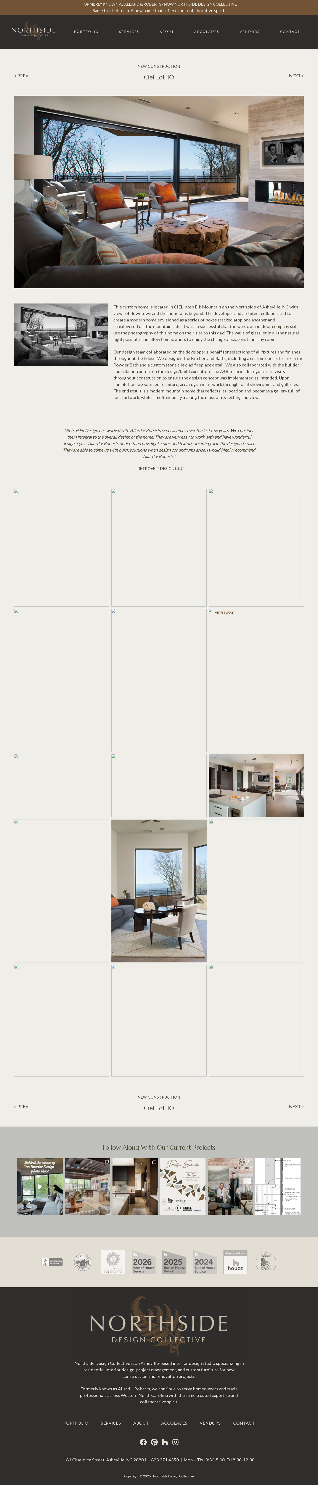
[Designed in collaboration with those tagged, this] (135, 1186)
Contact (244, 1422)
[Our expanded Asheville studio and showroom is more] (87, 1186)
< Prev (21, 75)
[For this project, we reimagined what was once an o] (278, 1186)
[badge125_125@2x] (205, 1250)
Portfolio (75, 1422)
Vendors (210, 1422)
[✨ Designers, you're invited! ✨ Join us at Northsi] (183, 1186)
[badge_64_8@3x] (174, 1250)
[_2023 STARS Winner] (235, 1250)
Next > (296, 75)
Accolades (174, 1422)
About (141, 1422)
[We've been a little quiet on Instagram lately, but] (40, 1186)
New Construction (159, 66)
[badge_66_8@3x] (144, 1250)
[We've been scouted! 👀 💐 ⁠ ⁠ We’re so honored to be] (230, 1186)
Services (111, 1422)
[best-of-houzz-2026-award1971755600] (113, 1250)
